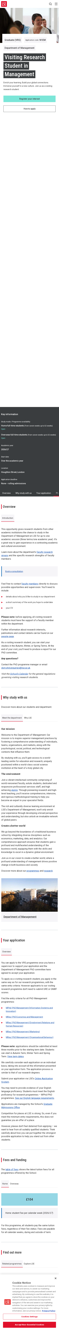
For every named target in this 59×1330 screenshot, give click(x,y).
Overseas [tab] (14, 1184)
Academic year (7, 445)
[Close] (55, 1278)
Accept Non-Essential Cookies (29, 1325)
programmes (32, 870)
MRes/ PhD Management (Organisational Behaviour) (29, 1037)
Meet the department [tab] (12, 718)
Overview (6, 493)
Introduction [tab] (7, 518)
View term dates (15, 1056)
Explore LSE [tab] (29, 1264)
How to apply (30, 109)
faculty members (29, 583)
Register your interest (29, 99)
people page (7, 636)
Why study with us (23, 493)
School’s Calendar (19, 674)
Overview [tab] (6, 951)
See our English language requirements (34, 1098)
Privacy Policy (48, 1311)
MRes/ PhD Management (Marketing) (23, 1031)
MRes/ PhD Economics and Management (24, 1017)
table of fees (11, 1169)
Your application (43, 493)
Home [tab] (5, 1184)
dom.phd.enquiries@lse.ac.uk (15, 668)
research (48, 870)
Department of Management (20, 916)
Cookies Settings (29, 1317)
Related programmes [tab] (12, 1264)
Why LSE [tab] (28, 718)
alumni (14, 790)
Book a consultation (14, 571)
